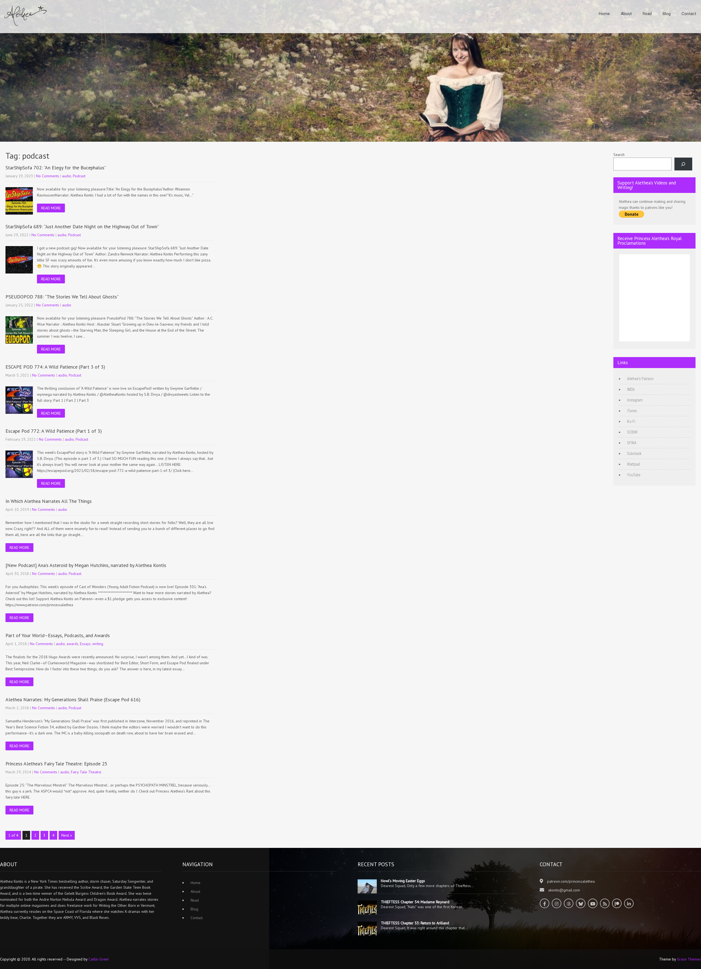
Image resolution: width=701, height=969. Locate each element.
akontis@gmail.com (564, 890)
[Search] (683, 164)
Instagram (635, 400)
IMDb (631, 389)
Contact (689, 13)
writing (97, 643)
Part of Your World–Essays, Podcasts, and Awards (57, 635)
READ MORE (51, 208)
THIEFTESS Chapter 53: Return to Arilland (415, 922)
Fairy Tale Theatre (86, 772)
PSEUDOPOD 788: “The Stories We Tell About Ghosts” (62, 296)
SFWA (631, 443)
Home (604, 13)
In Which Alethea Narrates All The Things (48, 501)
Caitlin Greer (98, 959)
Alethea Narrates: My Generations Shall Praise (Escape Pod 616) (72, 699)
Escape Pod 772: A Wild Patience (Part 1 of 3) (53, 431)
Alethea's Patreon (640, 379)
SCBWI (632, 432)
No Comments (47, 175)
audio (66, 175)
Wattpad (633, 464)
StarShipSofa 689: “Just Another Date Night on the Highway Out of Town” (82, 226)
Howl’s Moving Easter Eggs (403, 880)
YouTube (633, 475)
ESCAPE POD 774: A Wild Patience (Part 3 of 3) (55, 367)
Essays (85, 643)
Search (619, 154)
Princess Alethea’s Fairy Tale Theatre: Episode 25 (56, 763)
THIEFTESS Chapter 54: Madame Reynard (415, 901)
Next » (66, 835)
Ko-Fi (631, 421)
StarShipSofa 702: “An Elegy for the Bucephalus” (55, 167)
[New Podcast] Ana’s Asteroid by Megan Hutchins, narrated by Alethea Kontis (85, 565)
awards (72, 643)
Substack (634, 453)
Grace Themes (689, 959)
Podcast (79, 175)
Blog (667, 13)
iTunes (632, 411)
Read (647, 13)
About (626, 13)
